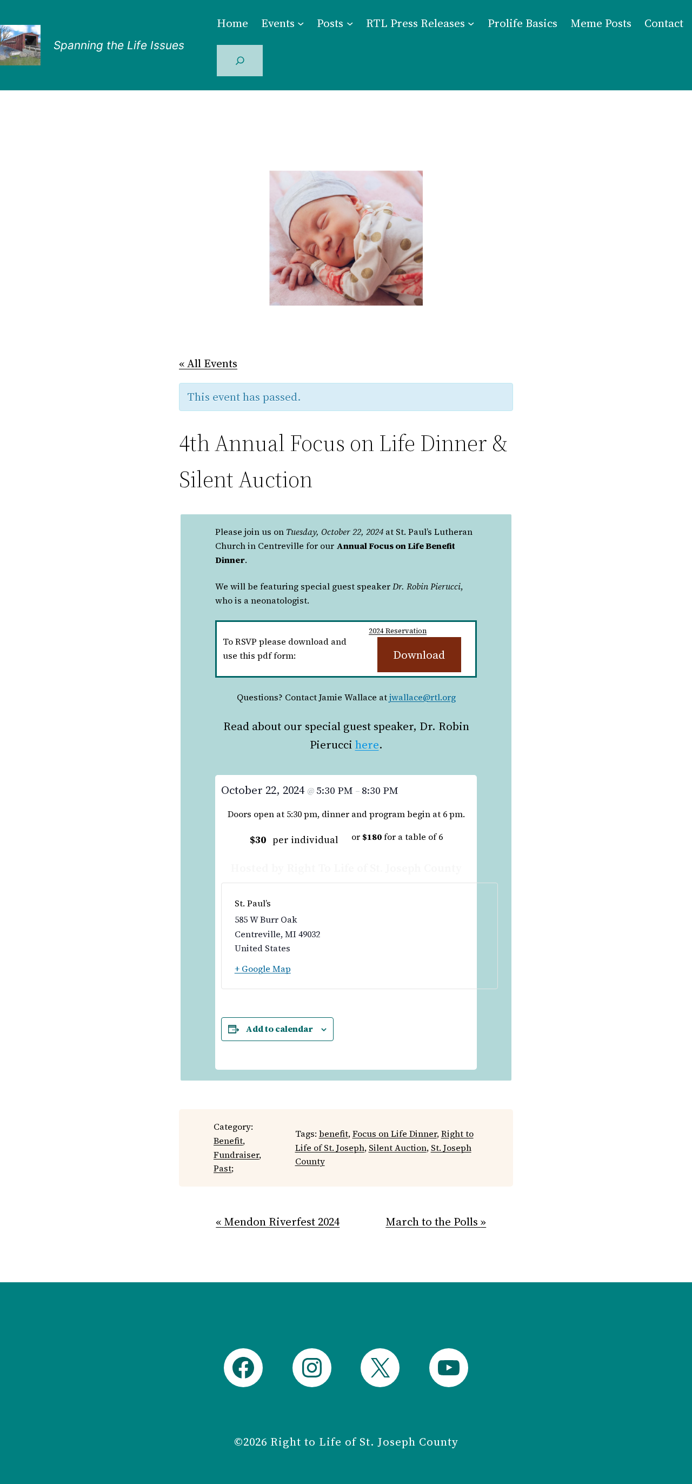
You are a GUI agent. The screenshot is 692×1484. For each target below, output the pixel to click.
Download (419, 654)
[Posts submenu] (350, 22)
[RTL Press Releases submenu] (471, 22)
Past (222, 1168)
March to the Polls (435, 1221)
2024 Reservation (398, 630)
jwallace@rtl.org (422, 697)
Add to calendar (279, 1029)
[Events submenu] (300, 22)
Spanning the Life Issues (119, 45)
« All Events (208, 363)
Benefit (228, 1141)
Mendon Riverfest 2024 (278, 1221)
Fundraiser (236, 1155)
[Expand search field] (240, 60)
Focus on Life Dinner (394, 1134)
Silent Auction (398, 1148)
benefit (333, 1134)
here (367, 744)
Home (232, 23)
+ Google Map (263, 969)
